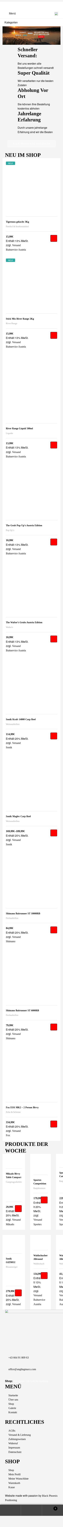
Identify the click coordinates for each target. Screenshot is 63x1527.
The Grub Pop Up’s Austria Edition (24, 525)
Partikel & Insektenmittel (17, 226)
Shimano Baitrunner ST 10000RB (23, 913)
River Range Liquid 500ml (19, 428)
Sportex (37, 1224)
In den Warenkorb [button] (53, 238)
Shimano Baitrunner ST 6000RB (22, 1010)
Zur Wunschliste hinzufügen (55, 163)
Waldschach (38, 1263)
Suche (31, 1510)
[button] (31, 143)
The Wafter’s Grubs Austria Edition (24, 622)
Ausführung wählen (53, 833)
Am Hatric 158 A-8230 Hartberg (30, 1381)
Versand (37, 1219)
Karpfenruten (39, 1188)
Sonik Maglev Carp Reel (18, 816)
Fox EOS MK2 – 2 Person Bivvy (22, 1107)
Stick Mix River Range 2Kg (20, 319)
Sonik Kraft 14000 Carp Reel (21, 719)
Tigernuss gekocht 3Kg (17, 222)
